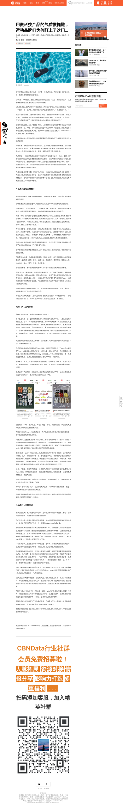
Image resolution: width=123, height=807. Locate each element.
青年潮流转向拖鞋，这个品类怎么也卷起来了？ (97, 51)
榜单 (43, 3)
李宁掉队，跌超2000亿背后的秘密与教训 (98, 72)
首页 (24, 3)
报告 (31, 3)
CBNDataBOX (59, 3)
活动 (50, 3)
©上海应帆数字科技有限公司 (35, 802)
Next (104, 31)
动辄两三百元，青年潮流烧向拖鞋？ (97, 61)
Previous (78, 31)
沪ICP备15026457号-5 (52, 802)
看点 (37, 3)
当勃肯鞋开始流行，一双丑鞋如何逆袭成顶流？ (97, 82)
